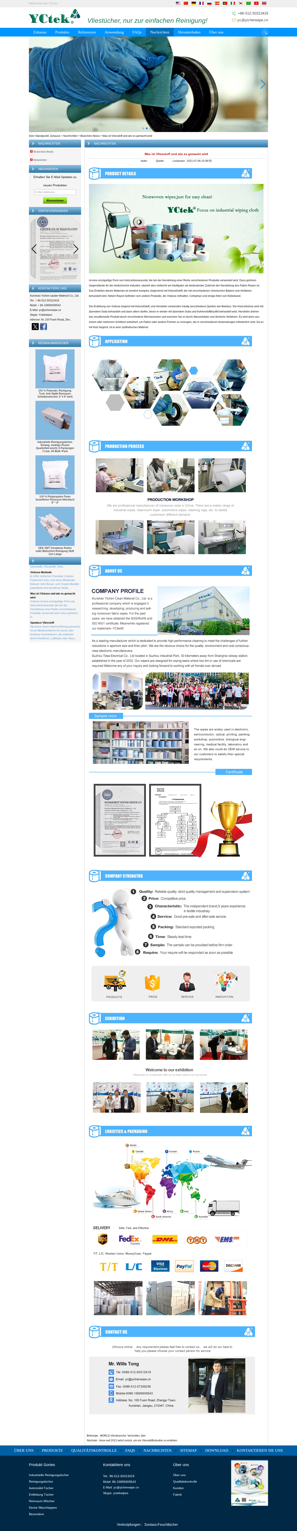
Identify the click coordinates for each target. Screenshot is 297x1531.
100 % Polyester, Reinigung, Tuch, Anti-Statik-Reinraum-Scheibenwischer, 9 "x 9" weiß (55, 393)
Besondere (36, 1514)
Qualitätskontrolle (94, 1450)
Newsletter (40, 160)
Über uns (216, 32)
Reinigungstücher (41, 1481)
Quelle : (161, 160)
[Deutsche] (194, 3)
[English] (178, 3)
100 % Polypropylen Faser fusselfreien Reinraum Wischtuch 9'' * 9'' (55, 499)
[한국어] (241, 3)
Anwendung (114, 32)
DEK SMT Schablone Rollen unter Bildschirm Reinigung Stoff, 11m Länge (55, 551)
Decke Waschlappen (43, 1507)
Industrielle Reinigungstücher (49, 1475)
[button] (143, 128)
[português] (225, 3)
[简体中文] (186, 3)
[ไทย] (264, 3)
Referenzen (87, 32)
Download (216, 1450)
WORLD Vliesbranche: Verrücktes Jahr (123, 1435)
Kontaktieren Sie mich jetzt (55, 334)
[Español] (217, 3)
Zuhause (40, 32)
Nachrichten (159, 32)
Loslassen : (180, 160)
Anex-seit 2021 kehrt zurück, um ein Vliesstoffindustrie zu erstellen (138, 1440)
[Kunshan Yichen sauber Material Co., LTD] (54, 23)
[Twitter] (35, 326)
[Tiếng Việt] (256, 3)
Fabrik (177, 1494)
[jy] (148, 84)
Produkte (62, 32)
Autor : (145, 160)
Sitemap (188, 1450)
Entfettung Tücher (41, 1494)
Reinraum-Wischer (42, 1501)
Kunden (178, 1488)
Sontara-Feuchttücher (161, 1524)
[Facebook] (43, 326)
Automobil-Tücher (41, 1488)
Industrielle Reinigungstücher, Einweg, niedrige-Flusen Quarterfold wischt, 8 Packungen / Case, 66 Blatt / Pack (55, 447)
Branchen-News (90, 135)
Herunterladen (189, 32)
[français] (201, 3)
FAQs (137, 32)
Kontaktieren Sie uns (260, 1450)
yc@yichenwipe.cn (252, 20)
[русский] (209, 3)
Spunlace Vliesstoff (42, 607)
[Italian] (233, 3)
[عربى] (248, 3)
